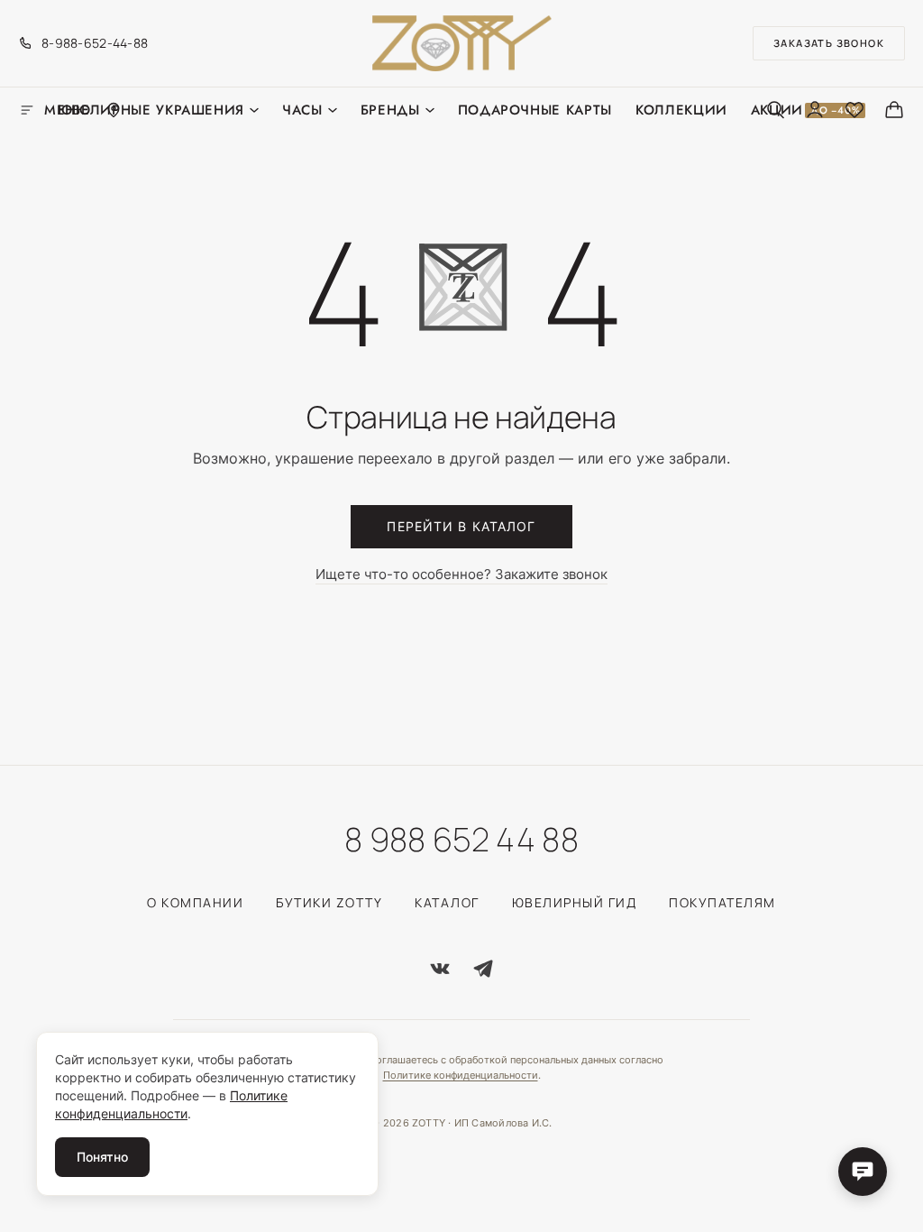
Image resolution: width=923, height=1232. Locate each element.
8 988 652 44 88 (461, 839)
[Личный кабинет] (815, 109)
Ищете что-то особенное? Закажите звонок (461, 574)
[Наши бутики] (113, 110)
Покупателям (722, 902)
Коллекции (681, 110)
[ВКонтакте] (440, 969)
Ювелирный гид (574, 902)
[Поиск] (775, 109)
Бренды (390, 110)
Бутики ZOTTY (329, 902)
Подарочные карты (535, 110)
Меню (67, 110)
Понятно (102, 1156)
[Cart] (894, 109)
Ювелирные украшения (151, 110)
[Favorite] (854, 109)
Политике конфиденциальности (460, 1075)
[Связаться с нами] (862, 1171)
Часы (302, 110)
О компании (195, 902)
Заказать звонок (828, 43)
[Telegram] (483, 969)
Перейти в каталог (461, 526)
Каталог (447, 902)
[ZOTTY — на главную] (462, 43)
